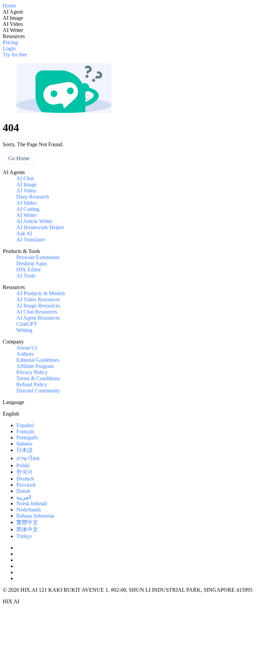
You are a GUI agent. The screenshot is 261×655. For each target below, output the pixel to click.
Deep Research (32, 197)
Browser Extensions (37, 257)
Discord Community (38, 390)
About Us (26, 348)
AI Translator (30, 239)
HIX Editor (28, 269)
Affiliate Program (35, 366)
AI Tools (25, 276)
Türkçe (24, 536)
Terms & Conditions (38, 378)
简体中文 (27, 529)
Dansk (23, 491)
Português (27, 437)
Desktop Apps (31, 263)
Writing (24, 330)
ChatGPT (26, 324)
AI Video (26, 191)
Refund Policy (31, 384)
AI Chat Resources (36, 312)
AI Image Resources (38, 305)
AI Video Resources (38, 299)
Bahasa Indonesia (35, 516)
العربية (23, 497)
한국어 (24, 472)
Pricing (10, 42)
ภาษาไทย (27, 458)
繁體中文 (27, 522)
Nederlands (28, 510)
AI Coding (27, 209)
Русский (26, 485)
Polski (23, 465)
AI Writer (26, 215)
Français (25, 431)
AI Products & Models (40, 293)
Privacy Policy (32, 372)
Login (9, 48)
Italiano (24, 444)
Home (9, 6)
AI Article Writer (34, 221)
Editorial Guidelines (37, 360)
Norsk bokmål (31, 503)
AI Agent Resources (38, 318)
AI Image (26, 184)
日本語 (24, 450)
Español (25, 425)
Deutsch (25, 479)
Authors (25, 354)
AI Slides (26, 203)
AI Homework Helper (40, 227)
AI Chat (25, 178)
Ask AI (24, 233)
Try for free (15, 54)
